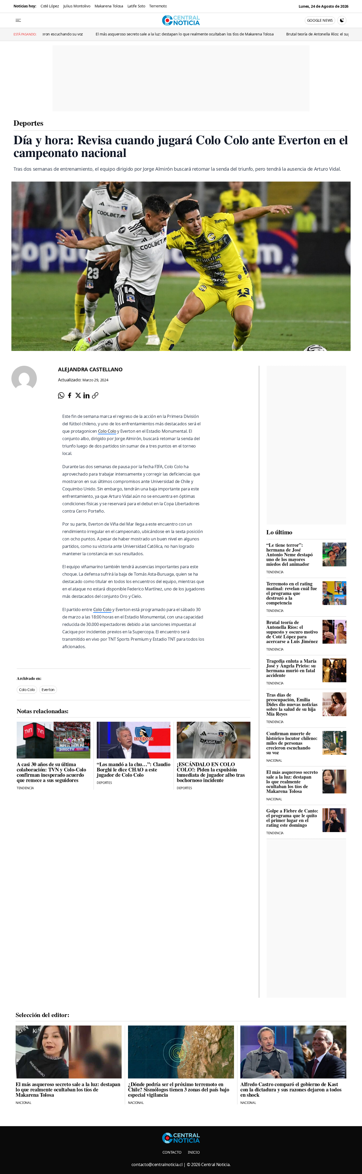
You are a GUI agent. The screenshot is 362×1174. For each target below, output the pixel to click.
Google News (320, 20)
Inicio (194, 1152)
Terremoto (158, 5)
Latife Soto (136, 5)
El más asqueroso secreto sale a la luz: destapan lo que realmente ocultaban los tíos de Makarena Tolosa (139, 34)
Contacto (172, 1152)
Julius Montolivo (76, 5)
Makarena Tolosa (109, 5)
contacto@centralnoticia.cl (157, 1164)
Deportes (28, 122)
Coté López (50, 5)
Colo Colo (107, 431)
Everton (48, 689)
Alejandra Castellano (90, 369)
